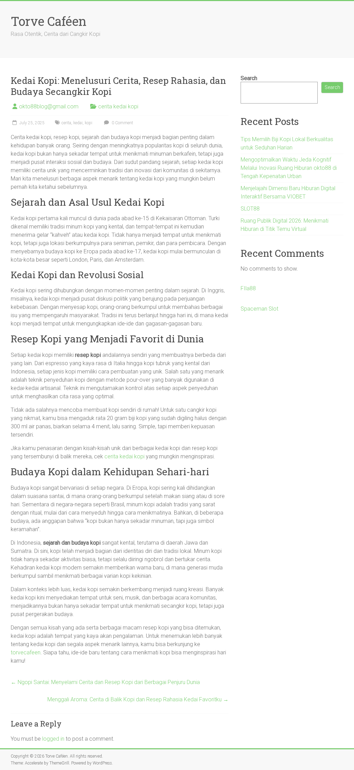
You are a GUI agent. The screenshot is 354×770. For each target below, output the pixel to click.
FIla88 (248, 288)
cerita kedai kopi (118, 106)
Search (249, 78)
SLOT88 (250, 208)
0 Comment (122, 122)
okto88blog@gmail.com (48, 106)
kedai (78, 122)
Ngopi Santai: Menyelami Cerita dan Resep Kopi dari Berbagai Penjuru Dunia (105, 682)
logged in (53, 738)
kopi (88, 122)
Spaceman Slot (259, 308)
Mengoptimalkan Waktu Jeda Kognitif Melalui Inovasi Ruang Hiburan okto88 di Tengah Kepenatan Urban (289, 167)
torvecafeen (25, 652)
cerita (66, 122)
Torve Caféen (48, 21)
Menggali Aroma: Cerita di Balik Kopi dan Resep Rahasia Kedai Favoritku (138, 699)
